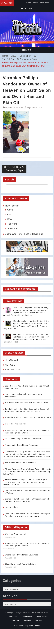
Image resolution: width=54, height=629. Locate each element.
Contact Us (27, 621)
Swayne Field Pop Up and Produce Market (23, 439)
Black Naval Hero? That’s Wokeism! (20, 463)
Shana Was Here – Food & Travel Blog (24, 234)
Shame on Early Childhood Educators (21, 445)
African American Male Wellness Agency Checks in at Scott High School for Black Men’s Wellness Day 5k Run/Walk (27, 471)
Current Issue (12, 617)
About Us (38, 621)
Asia (9, 214)
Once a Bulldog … (13, 507)
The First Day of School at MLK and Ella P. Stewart (27, 403)
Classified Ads (26, 617)
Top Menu (28, 8)
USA (9, 219)
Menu (28, 49)
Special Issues (41, 617)
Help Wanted (11, 360)
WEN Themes (34, 626)
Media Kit (15, 621)
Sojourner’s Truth (34, 107)
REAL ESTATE (12, 369)
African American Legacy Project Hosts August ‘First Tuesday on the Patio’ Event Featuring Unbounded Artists (25, 482)
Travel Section (12, 206)
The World (12, 224)
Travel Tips (12, 228)
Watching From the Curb (15, 424)
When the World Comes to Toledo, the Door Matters (28, 417)
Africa (10, 210)
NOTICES (10, 365)
